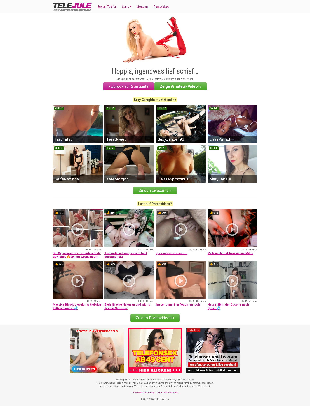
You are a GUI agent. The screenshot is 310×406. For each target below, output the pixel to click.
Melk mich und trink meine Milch (230, 253)
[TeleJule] (72, 7)
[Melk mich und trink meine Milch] (232, 228)
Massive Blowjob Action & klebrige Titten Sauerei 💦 (77, 306)
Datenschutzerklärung (143, 392)
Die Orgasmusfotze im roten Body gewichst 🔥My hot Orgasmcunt (77, 254)
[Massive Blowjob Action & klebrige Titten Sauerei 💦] (78, 280)
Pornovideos (161, 6)
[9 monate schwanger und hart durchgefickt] (129, 228)
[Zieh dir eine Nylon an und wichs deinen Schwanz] (129, 280)
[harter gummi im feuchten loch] (181, 280)
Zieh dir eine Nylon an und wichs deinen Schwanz (127, 306)
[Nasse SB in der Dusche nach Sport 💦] (232, 280)
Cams (126, 6)
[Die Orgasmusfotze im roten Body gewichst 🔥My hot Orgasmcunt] (78, 228)
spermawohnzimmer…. (171, 253)
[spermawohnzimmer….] (181, 228)
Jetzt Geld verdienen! (167, 392)
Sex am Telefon (107, 6)
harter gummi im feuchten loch (178, 304)
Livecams (142, 6)
